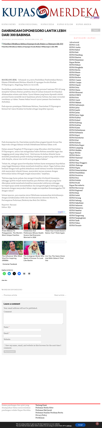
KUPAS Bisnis (74, 72)
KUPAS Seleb (74, 195)
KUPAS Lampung (76, 148)
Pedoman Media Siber (44, 408)
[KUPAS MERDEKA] (51, 11)
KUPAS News (9, 24)
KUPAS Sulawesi (75, 205)
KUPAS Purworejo (76, 188)
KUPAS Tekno (74, 223)
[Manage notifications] (97, 423)
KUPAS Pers (74, 178)
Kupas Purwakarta (76, 185)
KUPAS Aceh (74, 45)
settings (69, 426)
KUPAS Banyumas (76, 60)
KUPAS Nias (74, 160)
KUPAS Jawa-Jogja (32, 39)
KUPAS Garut (74, 100)
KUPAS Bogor (74, 75)
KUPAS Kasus (74, 128)
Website (7, 339)
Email (6, 333)
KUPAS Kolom (65, 24)
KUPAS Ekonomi (76, 92)
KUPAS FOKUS (75, 95)
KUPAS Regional (28, 24)
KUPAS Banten (75, 57)
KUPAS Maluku (75, 150)
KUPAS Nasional (75, 158)
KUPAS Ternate (75, 225)
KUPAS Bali (73, 52)
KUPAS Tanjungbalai (77, 218)
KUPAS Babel (74, 50)
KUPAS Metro (74, 155)
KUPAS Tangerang (76, 215)
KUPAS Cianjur (75, 82)
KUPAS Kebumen (76, 133)
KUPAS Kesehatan (76, 138)
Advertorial (74, 42)
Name (6, 327)
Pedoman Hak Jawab (44, 410)
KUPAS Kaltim (75, 125)
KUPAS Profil (74, 183)
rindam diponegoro (12, 290)
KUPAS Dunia (74, 90)
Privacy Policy (41, 415)
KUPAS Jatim (74, 112)
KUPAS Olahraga (76, 165)
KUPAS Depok (75, 85)
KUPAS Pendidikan (77, 173)
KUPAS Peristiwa (76, 175)
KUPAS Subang (75, 200)
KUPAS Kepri (74, 135)
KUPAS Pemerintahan (78, 170)
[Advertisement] (34, 64)
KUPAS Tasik (74, 220)
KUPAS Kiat (74, 140)
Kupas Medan (74, 153)
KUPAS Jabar (74, 108)
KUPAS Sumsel (75, 213)
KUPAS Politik (75, 180)
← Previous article (9, 295)
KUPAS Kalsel (74, 120)
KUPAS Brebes (75, 77)
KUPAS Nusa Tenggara (78, 163)
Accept (80, 425)
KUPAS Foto (74, 97)
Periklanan (40, 418)
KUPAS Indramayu (76, 105)
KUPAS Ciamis (75, 80)
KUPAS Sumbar (75, 210)
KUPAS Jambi (74, 110)
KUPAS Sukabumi (76, 203)
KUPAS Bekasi (75, 65)
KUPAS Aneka (83, 24)
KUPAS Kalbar (75, 117)
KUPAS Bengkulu (76, 67)
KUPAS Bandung (76, 55)
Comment (8, 312)
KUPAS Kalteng (75, 123)
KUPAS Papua (74, 168)
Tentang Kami (41, 405)
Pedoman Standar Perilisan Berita (49, 413)
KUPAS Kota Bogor (76, 145)
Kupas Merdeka (18, 39)
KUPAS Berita (74, 70)
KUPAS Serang (75, 198)
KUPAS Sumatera (76, 208)
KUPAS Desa (47, 24)
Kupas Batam (74, 62)
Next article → (60, 295)
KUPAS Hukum (75, 102)
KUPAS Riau (74, 193)
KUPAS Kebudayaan (77, 130)
